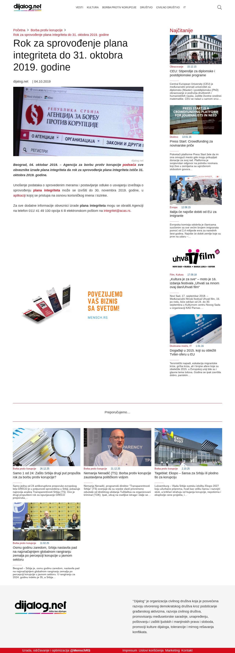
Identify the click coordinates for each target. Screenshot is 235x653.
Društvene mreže (179, 346)
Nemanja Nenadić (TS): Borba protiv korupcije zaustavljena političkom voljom (117, 475)
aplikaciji (19, 195)
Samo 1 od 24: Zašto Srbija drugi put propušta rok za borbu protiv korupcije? (46, 475)
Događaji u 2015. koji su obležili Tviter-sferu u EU (193, 352)
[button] (219, 7)
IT (190, 346)
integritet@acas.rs (117, 211)
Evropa (173, 207)
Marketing (172, 650)
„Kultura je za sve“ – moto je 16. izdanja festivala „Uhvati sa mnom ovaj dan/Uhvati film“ (194, 283)
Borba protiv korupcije (24, 468)
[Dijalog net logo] (27, 7)
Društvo (174, 137)
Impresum (129, 650)
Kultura (179, 274)
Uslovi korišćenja (151, 650)
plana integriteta (46, 190)
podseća (129, 165)
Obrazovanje (176, 66)
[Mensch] (78, 280)
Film (172, 274)
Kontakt (187, 650)
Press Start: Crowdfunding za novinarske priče (191, 143)
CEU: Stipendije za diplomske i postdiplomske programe (192, 73)
